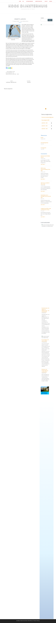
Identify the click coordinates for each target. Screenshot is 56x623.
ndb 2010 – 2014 (44, 122)
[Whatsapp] (9, 68)
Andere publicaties (38, 1)
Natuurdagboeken (29, 1)
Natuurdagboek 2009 (45, 120)
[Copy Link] (11, 68)
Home (20, 1)
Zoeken (42, 17)
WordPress (30, 620)
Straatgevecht (43, 147)
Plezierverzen (44, 135)
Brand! (42, 137)
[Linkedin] (10, 68)
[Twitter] (7, 68)
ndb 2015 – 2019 (44, 125)
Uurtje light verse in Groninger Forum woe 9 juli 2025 (46, 196)
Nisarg (38, 620)
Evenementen (44, 153)
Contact (46, 1)
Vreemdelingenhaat (44, 142)
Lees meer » (43, 164)
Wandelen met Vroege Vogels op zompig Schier (45, 370)
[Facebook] (6, 68)
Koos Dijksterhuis (24, 21)
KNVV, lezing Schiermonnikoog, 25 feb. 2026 (45, 169)
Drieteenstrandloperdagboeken (47, 117)
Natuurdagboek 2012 (11, 71)
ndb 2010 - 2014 (15, 74)
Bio (23, 1)
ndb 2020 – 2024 (44, 128)
